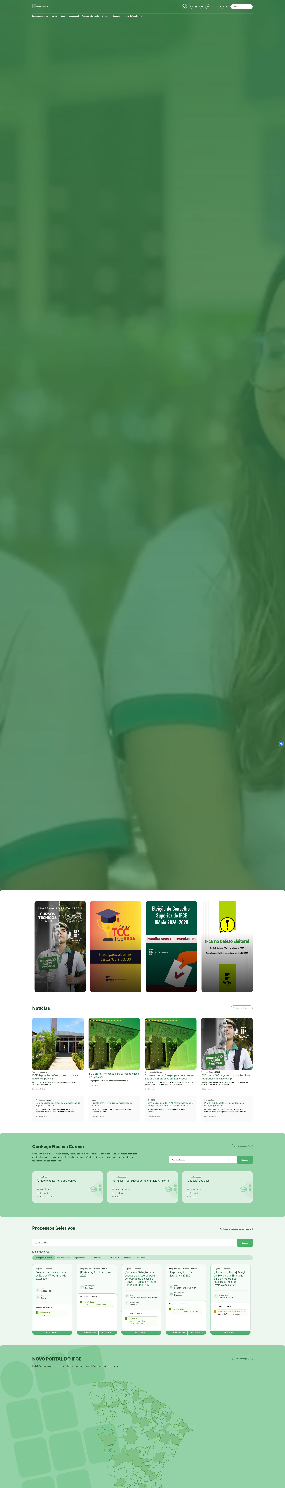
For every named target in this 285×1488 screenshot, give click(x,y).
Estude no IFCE (98, 1258)
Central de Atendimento (132, 16)
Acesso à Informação (90, 16)
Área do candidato (88, 1333)
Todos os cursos (242, 1146)
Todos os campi (242, 1358)
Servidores (128, 1258)
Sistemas (116, 16)
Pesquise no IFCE (114, 1258)
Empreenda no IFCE (81, 1258)
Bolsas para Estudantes (43, 1258)
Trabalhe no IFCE (142, 1258)
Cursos (54, 16)
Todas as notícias (241, 1007)
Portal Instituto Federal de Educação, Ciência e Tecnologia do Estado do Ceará (42, 6)
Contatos (105, 16)
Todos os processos (236, 1229)
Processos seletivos (40, 16)
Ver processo (52, 1333)
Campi (63, 16)
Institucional (74, 16)
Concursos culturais (63, 1258)
